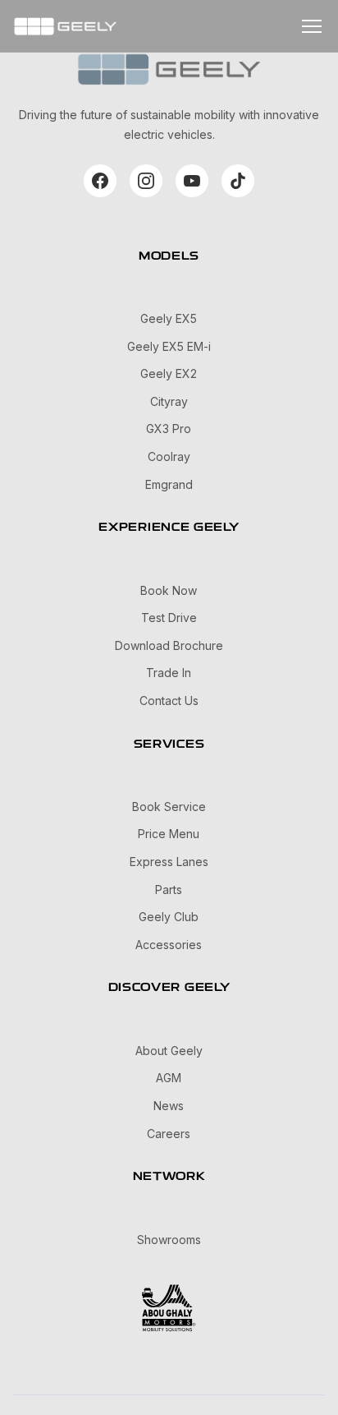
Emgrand (169, 484)
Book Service (169, 807)
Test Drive (169, 618)
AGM (168, 1078)
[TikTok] (238, 180)
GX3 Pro (168, 429)
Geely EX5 (168, 318)
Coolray (169, 456)
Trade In (168, 673)
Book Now (168, 590)
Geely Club (169, 917)
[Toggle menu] (312, 26)
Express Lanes (169, 862)
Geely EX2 (168, 373)
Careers (168, 1134)
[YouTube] (192, 180)
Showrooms (169, 1240)
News (168, 1106)
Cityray (169, 401)
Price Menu (168, 834)
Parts (168, 889)
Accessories (168, 945)
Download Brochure (169, 645)
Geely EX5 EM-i (169, 346)
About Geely (169, 1051)
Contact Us (169, 701)
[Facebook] (100, 180)
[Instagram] (146, 180)
